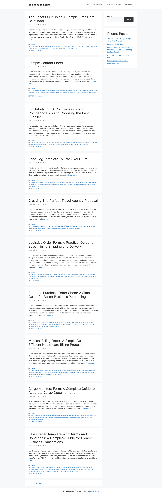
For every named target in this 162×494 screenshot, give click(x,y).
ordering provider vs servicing (78, 372)
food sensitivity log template (74, 182)
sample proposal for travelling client (46, 228)
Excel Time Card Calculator (39, 46)
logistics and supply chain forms (60, 274)
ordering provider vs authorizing (58, 372)
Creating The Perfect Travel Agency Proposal (63, 200)
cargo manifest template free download (57, 417)
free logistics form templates (40, 274)
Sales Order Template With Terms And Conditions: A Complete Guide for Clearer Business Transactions (60, 438)
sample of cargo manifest (78, 417)
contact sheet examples (80, 90)
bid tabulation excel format (54, 142)
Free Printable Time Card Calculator (59, 46)
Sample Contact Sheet (45, 63)
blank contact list (36, 90)
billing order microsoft (37, 370)
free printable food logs (58, 184)
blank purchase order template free (60, 322)
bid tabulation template (83, 142)
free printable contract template (65, 467)
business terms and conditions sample (43, 467)
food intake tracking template (40, 182)
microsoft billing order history (37, 372)
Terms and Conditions (113, 5)
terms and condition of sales (69, 471)
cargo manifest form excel (71, 415)
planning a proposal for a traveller (41, 226)
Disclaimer (128, 5)
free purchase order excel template (83, 324)
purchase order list (34, 326)
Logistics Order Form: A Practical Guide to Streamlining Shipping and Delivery (60, 244)
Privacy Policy (97, 5)
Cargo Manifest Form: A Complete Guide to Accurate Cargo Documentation (61, 390)
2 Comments (35, 280)
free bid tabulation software (61, 144)
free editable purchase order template (59, 324)
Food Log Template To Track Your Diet (57, 159)
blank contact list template (50, 90)
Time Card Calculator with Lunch (55, 48)
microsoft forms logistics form (80, 276)
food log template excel (57, 182)
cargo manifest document (54, 415)
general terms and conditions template (47, 469)
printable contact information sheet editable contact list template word (57, 93)
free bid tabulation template (79, 144)
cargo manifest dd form (38, 415)
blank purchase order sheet (39, 322)
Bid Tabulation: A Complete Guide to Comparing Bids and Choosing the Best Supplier (58, 113)
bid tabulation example (38, 142)
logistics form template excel (80, 274)
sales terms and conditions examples (71, 469)
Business (33, 44)
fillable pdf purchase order (80, 322)
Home (87, 5)
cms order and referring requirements (84, 370)
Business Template (39, 4)
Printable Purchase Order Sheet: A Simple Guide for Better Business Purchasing (60, 295)
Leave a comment (36, 50)
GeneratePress (94, 491)
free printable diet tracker (42, 184)
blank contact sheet (65, 90)
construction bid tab (45, 144)
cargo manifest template (36, 417)
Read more (56, 135)
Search (109, 16)
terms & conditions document (50, 471)
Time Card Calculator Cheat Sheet (82, 46)
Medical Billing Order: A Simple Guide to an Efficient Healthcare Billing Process (61, 343)
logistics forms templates (41, 276)
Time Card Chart (72, 48)
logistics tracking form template (60, 276)
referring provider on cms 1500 (51, 374)
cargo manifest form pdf (88, 415)
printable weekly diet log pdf (75, 184)
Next (41, 483)
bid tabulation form (69, 142)
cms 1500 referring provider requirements (58, 370)
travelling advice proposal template (69, 228)
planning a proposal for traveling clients (64, 226)
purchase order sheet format (50, 326)
